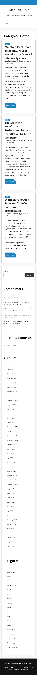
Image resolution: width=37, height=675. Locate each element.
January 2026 (11, 382)
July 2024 (10, 449)
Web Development (13, 647)
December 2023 (12, 471)
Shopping (10, 634)
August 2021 (11, 537)
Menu (5, 23)
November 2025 (12, 391)
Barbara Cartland (12, 61)
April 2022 (11, 511)
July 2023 (10, 489)
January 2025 (11, 431)
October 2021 (11, 528)
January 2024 (11, 466)
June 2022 (10, 502)
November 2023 (12, 475)
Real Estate (11, 629)
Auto (9, 568)
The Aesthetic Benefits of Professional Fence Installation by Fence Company (18, 130)
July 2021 (10, 542)
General (9, 603)
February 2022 (12, 520)
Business (10, 581)
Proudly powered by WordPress (15, 667)
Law (8, 621)
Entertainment (12, 585)
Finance (10, 594)
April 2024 (11, 458)
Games (9, 598)
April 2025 (11, 422)
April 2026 (11, 369)
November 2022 (12, 493)
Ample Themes (22, 669)
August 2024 (11, 444)
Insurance (10, 616)
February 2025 (12, 427)
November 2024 (12, 435)
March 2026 (11, 374)
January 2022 (11, 524)
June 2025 (10, 413)
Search (5, 271)
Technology (11, 643)
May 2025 (10, 418)
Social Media (11, 638)
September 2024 (12, 440)
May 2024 (10, 453)
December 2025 (12, 387)
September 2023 (12, 484)
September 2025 (12, 400)
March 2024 (11, 462)
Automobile (11, 572)
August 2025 (11, 405)
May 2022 (10, 506)
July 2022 (10, 497)
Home (7, 44)
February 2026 (12, 378)
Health (9, 607)
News (9, 625)
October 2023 (11, 480)
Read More (10, 105)
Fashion (10, 590)
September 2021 (12, 533)
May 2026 (10, 365)
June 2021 (10, 546)
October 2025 (11, 396)
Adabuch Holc (18, 10)
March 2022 (11, 515)
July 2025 (10, 409)
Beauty (9, 576)
